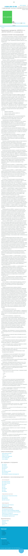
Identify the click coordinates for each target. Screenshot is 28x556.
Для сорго (4, 490)
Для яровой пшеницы (6, 481)
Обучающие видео (5, 520)
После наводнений (5, 457)
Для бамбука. (4, 491)
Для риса (3, 485)
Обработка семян (5, 454)
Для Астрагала (4, 497)
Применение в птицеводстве (7, 513)
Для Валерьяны (5, 498)
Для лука (3, 469)
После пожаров (5, 459)
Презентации (4, 523)
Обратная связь (5, 544)
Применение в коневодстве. (7, 507)
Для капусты (4, 468)
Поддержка (4, 533)
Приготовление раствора (6, 453)
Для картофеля (5, 467)
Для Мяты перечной (6, 499)
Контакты (3, 534)
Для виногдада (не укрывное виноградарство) (10, 474)
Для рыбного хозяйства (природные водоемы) (10, 510)
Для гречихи (4, 484)
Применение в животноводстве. (8, 504)
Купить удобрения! (7, 17)
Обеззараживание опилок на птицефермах (10, 514)
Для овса (3, 487)
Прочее (3, 524)
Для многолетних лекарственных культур (9, 495)
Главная (2, 27)
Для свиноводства (5, 506)
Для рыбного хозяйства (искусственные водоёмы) (11, 511)
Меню (14, 25)
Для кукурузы (4, 488)
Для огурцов (4, 465)
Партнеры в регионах (6, 543)
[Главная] (14, 2)
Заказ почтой (4, 540)
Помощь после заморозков (7, 456)
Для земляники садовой (6, 471)
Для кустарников (5, 472)
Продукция (4, 532)
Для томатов (4, 464)
